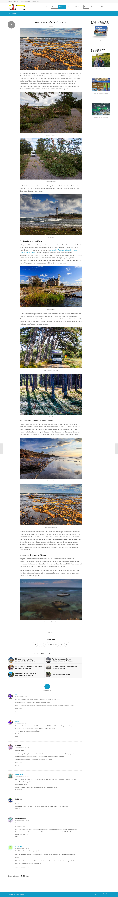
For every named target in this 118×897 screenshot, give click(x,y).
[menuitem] (10, 1)
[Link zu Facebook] (106, 894)
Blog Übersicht (12, 14)
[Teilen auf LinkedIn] (51, 644)
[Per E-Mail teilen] (61, 644)
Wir (22, 1)
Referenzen (27, 1)
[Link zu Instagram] (103, 894)
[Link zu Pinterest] (109, 894)
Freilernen (10, 1)
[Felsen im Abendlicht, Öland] (51, 49)
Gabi (52, 632)
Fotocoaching (35, 1)
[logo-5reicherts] (16, 7)
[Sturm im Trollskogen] (1, 448)
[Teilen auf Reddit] (56, 644)
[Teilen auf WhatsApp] (40, 644)
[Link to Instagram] (66, 644)
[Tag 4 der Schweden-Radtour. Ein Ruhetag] (116, 448)
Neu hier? (16, 1)
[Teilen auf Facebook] (35, 644)
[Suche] (108, 7)
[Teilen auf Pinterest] (45, 644)
